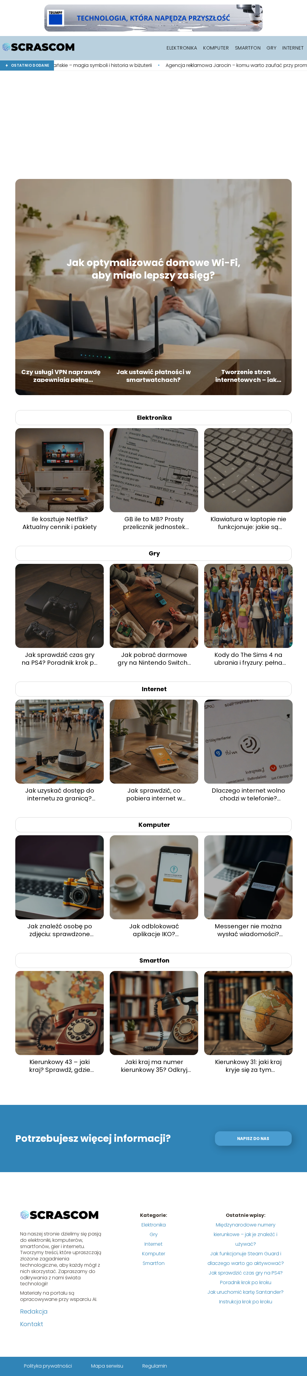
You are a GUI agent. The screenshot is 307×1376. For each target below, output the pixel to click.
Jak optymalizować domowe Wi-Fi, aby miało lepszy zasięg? (153, 268)
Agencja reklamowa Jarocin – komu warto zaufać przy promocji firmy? (172, 65)
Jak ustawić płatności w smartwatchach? (153, 375)
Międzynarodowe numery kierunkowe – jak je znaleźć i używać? (245, 1234)
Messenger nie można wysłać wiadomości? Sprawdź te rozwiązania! (248, 930)
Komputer (216, 47)
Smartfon (248, 47)
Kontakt (31, 1324)
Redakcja (34, 1311)
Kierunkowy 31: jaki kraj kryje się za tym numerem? (248, 1066)
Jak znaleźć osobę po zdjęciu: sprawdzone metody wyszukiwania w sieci (59, 930)
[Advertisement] (153, 125)
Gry (271, 47)
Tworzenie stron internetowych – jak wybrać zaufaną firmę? (246, 375)
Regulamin (154, 1365)
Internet (293, 47)
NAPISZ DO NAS (253, 1139)
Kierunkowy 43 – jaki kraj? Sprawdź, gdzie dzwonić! (59, 1066)
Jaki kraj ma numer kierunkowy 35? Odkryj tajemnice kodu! (154, 1066)
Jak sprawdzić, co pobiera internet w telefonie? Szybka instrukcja (154, 794)
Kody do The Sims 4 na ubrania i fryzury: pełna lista (248, 659)
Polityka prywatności (48, 1365)
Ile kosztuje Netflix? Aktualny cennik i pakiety (59, 523)
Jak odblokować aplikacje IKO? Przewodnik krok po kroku (154, 930)
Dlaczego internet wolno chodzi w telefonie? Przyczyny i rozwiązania (248, 794)
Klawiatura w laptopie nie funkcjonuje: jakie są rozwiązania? (248, 523)
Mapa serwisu (107, 1365)
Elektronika (182, 47)
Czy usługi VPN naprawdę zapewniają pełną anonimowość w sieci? (60, 375)
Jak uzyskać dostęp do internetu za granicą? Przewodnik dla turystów (59, 794)
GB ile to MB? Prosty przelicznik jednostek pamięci (154, 523)
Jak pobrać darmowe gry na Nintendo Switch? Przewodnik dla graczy (154, 659)
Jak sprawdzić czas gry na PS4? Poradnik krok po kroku (60, 659)
